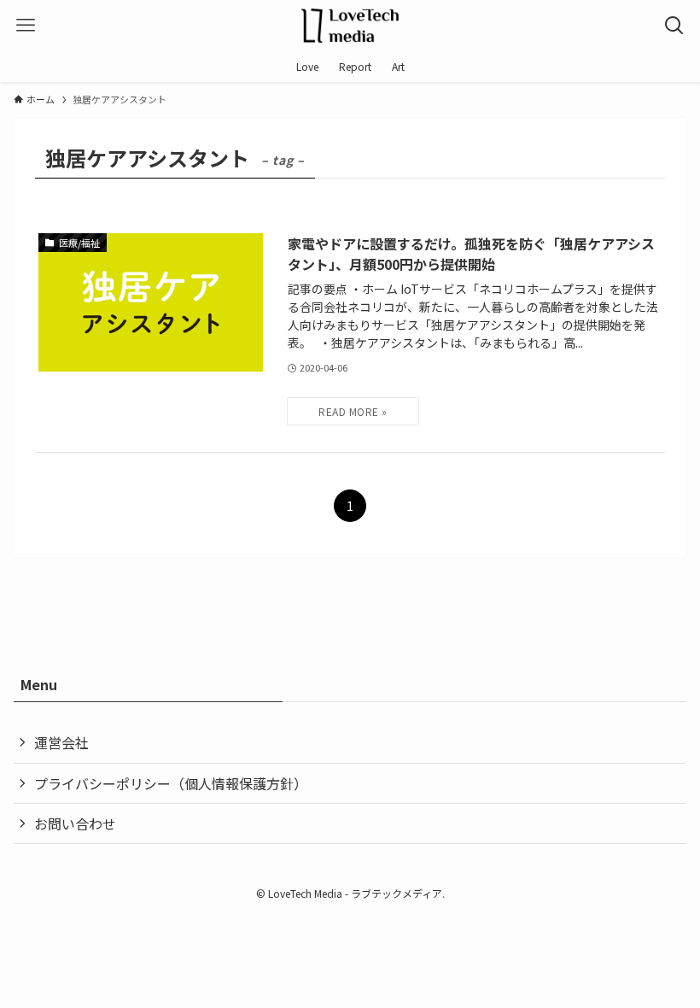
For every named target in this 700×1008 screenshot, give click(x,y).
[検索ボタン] (674, 25)
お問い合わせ (75, 823)
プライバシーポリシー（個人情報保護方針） (170, 783)
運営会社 (61, 742)
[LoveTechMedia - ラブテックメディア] (350, 25)
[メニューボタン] (25, 25)
